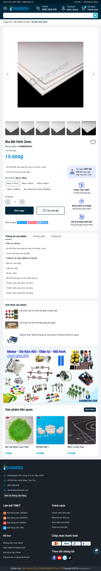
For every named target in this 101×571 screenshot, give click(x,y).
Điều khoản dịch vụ (60, 518)
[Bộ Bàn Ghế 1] (50, 430)
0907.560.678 (13, 485)
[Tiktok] (70, 557)
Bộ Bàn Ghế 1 (42, 447)
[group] (50, 74)
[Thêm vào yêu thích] (93, 142)
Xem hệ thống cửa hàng (15, 496)
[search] (95, 15)
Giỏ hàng (91, 8)
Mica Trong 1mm (76, 447)
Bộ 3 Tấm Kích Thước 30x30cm (37, 189)
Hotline (49, 8)
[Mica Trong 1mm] (82, 430)
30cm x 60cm (28, 183)
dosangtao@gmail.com (17, 490)
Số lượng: (9, 197)
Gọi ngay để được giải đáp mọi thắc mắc (84, 172)
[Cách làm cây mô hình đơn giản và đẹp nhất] (11, 314)
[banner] (50, 376)
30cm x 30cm (12, 183)
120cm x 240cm (13, 189)
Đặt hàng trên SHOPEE (17, 518)
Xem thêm (90, 410)
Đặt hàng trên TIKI (15, 528)
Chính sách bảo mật (61, 513)
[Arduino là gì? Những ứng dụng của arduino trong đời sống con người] (11, 338)
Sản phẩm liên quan (19, 409)
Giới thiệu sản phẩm (15, 304)
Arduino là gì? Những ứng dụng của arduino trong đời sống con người (49, 335)
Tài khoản (72, 8)
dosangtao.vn (84, 568)
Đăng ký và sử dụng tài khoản (16, 557)
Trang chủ (7, 22)
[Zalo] (65, 557)
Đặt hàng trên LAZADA (17, 513)
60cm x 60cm (43, 183)
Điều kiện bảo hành (60, 522)
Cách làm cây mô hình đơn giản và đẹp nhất (38, 311)
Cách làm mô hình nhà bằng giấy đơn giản (37, 323)
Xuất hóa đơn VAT (60, 527)
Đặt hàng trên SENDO (16, 523)
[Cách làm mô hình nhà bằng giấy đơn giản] (11, 326)
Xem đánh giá (11, 151)
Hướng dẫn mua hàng (13, 543)
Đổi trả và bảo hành (12, 552)
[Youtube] (59, 557)
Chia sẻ (23, 222)
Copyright (67, 568)
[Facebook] (54, 557)
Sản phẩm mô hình (22, 22)
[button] (7, 74)
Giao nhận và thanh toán (14, 548)
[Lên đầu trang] (97, 558)
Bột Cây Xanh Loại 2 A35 (17, 447)
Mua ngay (19, 210)
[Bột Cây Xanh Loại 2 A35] (19, 430)
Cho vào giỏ (52, 210)
